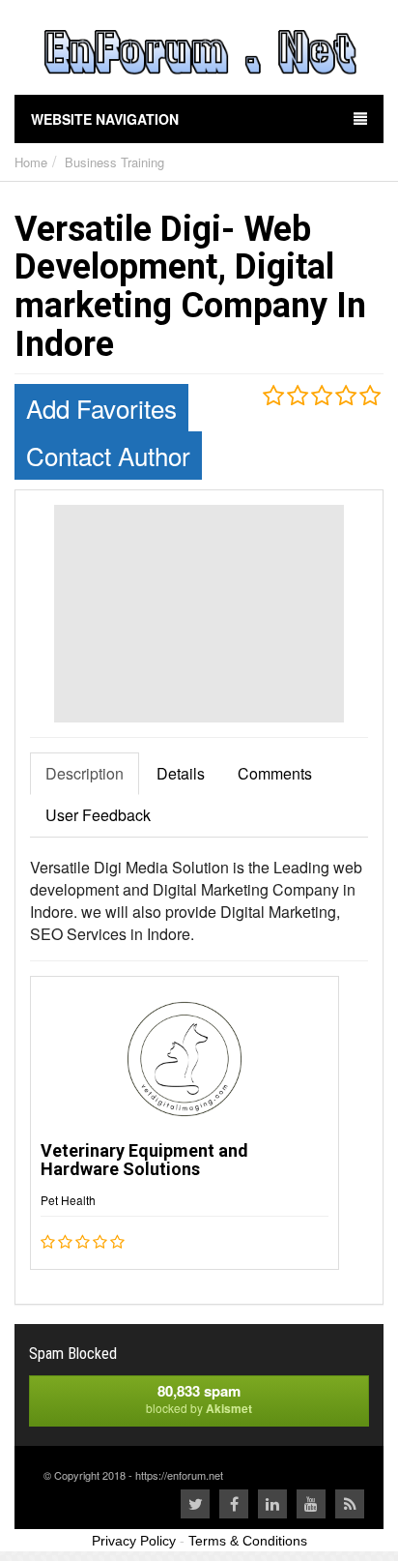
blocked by (199, 1398)
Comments (275, 773)
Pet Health (68, 1200)
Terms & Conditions (247, 1540)
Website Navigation (105, 119)
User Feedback (98, 815)
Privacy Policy (134, 1540)
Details (180, 773)
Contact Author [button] (108, 455)
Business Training (114, 162)
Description (84, 773)
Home (30, 162)
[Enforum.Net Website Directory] (199, 55)
